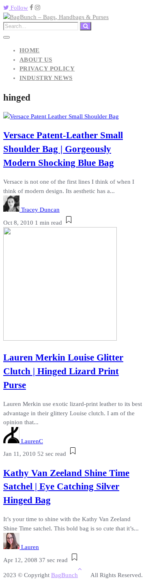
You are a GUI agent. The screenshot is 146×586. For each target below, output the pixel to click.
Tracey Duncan (40, 209)
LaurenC (32, 441)
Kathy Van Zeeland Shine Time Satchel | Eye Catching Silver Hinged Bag (66, 487)
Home (29, 50)
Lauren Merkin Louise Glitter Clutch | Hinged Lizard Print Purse (63, 371)
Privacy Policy (47, 68)
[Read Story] (69, 222)
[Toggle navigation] (6, 37)
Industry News (46, 78)
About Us (35, 59)
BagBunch (64, 575)
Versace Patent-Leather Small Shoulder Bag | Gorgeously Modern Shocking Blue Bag (63, 149)
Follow (18, 7)
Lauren (30, 547)
